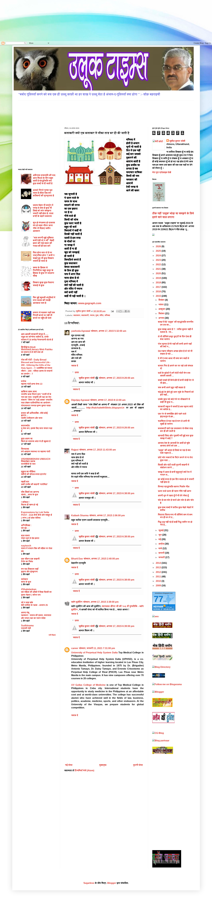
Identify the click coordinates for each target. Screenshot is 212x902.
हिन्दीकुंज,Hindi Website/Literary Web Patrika (36, 348)
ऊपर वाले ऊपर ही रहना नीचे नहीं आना (174, 491)
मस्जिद (107, 315)
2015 (159, 296)
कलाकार (76, 315)
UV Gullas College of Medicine (88, 685)
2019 (159, 278)
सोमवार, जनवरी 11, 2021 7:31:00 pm (97, 648)
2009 (159, 585)
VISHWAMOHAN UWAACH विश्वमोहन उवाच (35, 460)
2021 (159, 269)
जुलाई (161, 530)
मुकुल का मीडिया (28, 471)
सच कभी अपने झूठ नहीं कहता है (171, 387)
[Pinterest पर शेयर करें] (128, 311)
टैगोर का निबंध (27, 561)
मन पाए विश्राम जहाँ (29, 569)
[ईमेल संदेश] (112, 311)
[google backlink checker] (155, 616)
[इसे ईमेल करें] (117, 311)
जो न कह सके (27, 602)
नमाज (92, 315)
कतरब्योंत (25, 425)
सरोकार (24, 579)
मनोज (23, 381)
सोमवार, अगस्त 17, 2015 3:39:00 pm (101, 602)
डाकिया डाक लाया (29, 391)
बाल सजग (25, 535)
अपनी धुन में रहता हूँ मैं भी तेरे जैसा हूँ (173, 495)
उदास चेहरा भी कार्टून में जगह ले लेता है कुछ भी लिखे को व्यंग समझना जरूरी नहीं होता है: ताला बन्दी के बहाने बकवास (43, 210)
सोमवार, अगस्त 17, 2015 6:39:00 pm (116, 626)
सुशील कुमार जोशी (87, 378)
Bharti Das (77, 558)
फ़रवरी (161, 553)
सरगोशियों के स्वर (28, 464)
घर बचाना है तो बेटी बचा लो (32, 352)
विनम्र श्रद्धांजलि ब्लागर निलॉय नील (173, 486)
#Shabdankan (28, 589)
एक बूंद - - (25, 528)
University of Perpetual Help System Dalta (94, 652)
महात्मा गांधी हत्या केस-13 (31, 384)
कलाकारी (85, 315)
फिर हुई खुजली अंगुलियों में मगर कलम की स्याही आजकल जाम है (44, 300)
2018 (159, 282)
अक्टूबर (162, 309)
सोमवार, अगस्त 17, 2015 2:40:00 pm (101, 558)
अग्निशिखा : (26, 525)
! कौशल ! (25, 502)
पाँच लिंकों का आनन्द (30, 492)
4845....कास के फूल (29, 494)
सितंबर (161, 313)
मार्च (160, 548)
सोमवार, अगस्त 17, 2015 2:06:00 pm (107, 515)
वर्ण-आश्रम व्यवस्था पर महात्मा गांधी (35, 451)
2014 (159, 563)
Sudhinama (27, 625)
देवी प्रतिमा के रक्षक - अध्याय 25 (34, 605)
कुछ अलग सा (26, 438)
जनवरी (161, 557)
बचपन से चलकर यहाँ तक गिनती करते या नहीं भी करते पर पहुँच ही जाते (44, 315)
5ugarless (89, 883)
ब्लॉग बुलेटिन (76, 602)
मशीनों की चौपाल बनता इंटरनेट (33, 474)
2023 (159, 260)
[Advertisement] (30, 20)
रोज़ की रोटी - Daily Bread (33, 359)
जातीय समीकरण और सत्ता (31, 418)
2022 (159, 264)
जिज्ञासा (25, 449)
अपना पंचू (25, 612)
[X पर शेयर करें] (123, 311)
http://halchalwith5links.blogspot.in (105, 407)
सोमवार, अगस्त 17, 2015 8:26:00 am (116, 378)
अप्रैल (161, 544)
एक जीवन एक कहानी (30, 559)
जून (160, 535)
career (74, 648)
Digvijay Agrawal (80, 400)
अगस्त (161, 318)
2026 (159, 246)
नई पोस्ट (69, 765)
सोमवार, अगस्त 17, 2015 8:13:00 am (107, 400)
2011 (159, 576)
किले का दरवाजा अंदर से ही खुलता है (35, 441)
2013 (159, 567)
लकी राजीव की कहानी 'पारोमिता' (34, 484)
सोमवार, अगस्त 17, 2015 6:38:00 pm (116, 493)
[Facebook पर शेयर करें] (125, 311)
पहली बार (25, 481)
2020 (159, 273)
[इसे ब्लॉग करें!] (120, 311)
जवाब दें (74, 365)
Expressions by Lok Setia (35, 512)
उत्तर (77, 372)
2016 (159, 291)
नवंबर (161, 304)
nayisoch (26, 545)
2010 (159, 581)
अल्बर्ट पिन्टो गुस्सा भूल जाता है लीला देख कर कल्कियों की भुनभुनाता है (43, 193)
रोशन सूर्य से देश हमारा (30, 538)
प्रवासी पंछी (26, 628)
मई (160, 539)
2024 (159, 255)
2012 (159, 572)
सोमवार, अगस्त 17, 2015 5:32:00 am (108, 331)
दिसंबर (161, 300)
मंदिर (102, 315)
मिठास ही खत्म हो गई (29, 504)
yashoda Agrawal (80, 331)
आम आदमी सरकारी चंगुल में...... (34, 334)
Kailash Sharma (80, 515)
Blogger (111, 883)
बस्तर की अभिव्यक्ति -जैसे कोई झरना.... (34, 414)
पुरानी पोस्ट (138, 765)
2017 (159, 287)
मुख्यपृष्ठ (102, 765)
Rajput (74, 449)
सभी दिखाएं (52, 635)
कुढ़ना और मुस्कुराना (29, 571)
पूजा (97, 315)
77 (158, 599)
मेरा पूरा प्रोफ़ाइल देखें (161, 172)
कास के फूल (26, 582)
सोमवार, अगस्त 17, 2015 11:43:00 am (97, 449)
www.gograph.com (89, 303)
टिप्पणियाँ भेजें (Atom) (84, 770)
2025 (159, 251)
